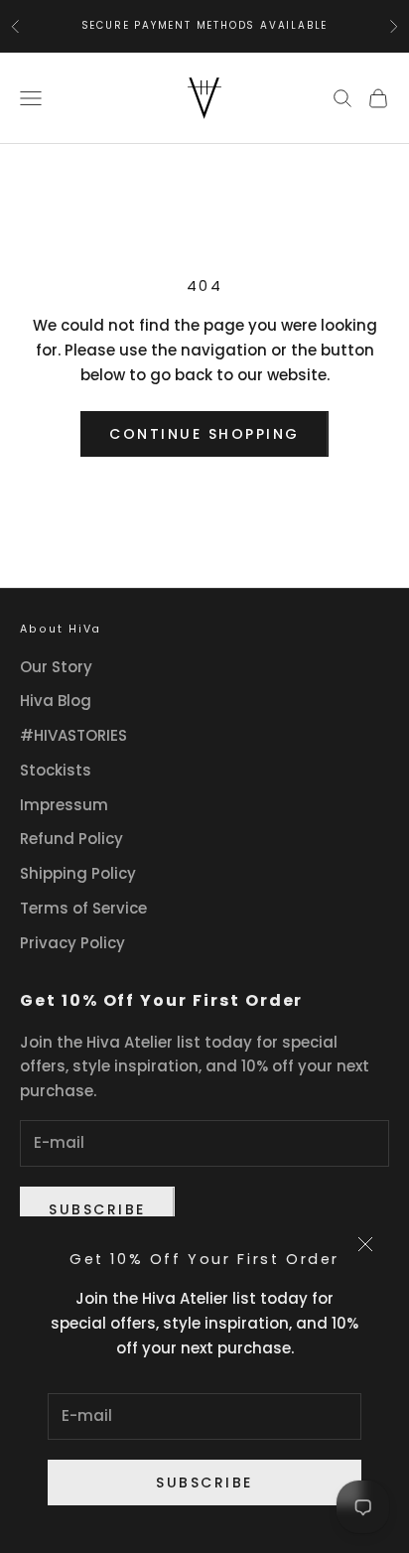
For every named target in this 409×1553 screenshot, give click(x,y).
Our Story (56, 666)
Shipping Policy (78, 873)
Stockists (55, 770)
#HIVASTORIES (73, 735)
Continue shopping (204, 434)
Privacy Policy (72, 942)
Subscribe (204, 1482)
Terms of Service (83, 908)
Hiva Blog (55, 700)
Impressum (64, 804)
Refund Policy (71, 838)
